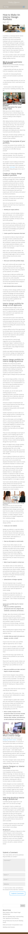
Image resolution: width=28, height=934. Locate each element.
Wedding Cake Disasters (9, 927)
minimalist (12, 167)
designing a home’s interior (10, 739)
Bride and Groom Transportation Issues (13, 924)
